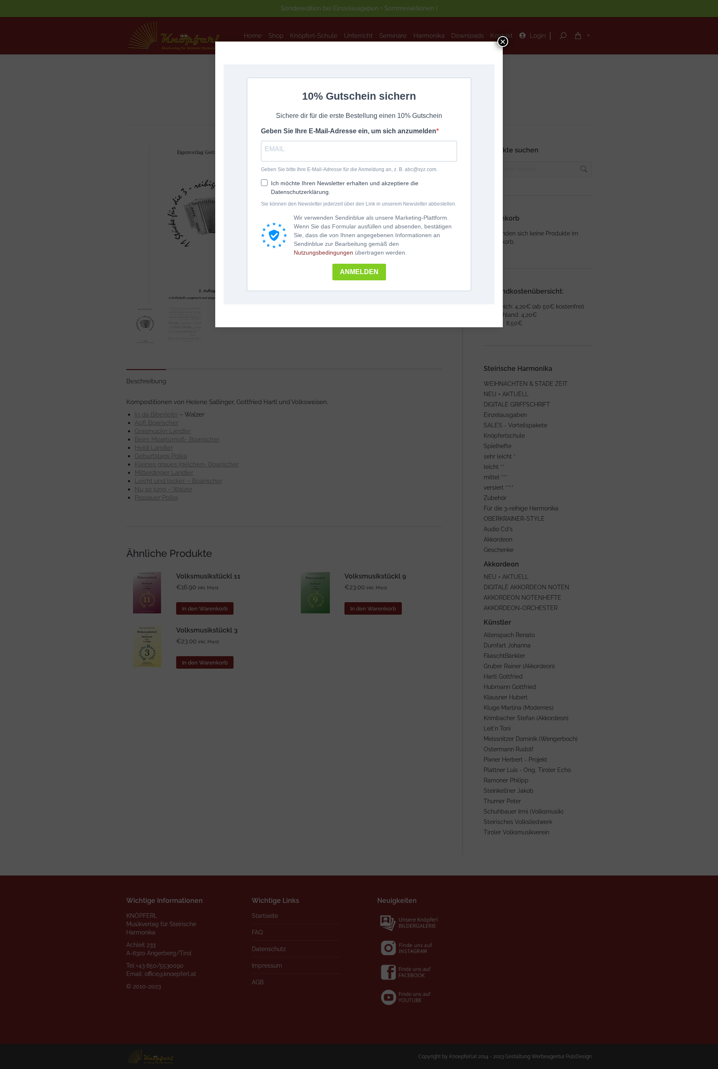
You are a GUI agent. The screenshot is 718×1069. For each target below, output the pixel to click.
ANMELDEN (359, 271)
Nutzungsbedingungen (323, 252)
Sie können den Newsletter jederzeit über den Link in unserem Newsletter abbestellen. (358, 204)
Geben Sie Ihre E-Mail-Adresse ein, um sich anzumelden (348, 131)
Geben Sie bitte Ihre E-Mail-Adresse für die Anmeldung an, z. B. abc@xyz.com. (349, 169)
